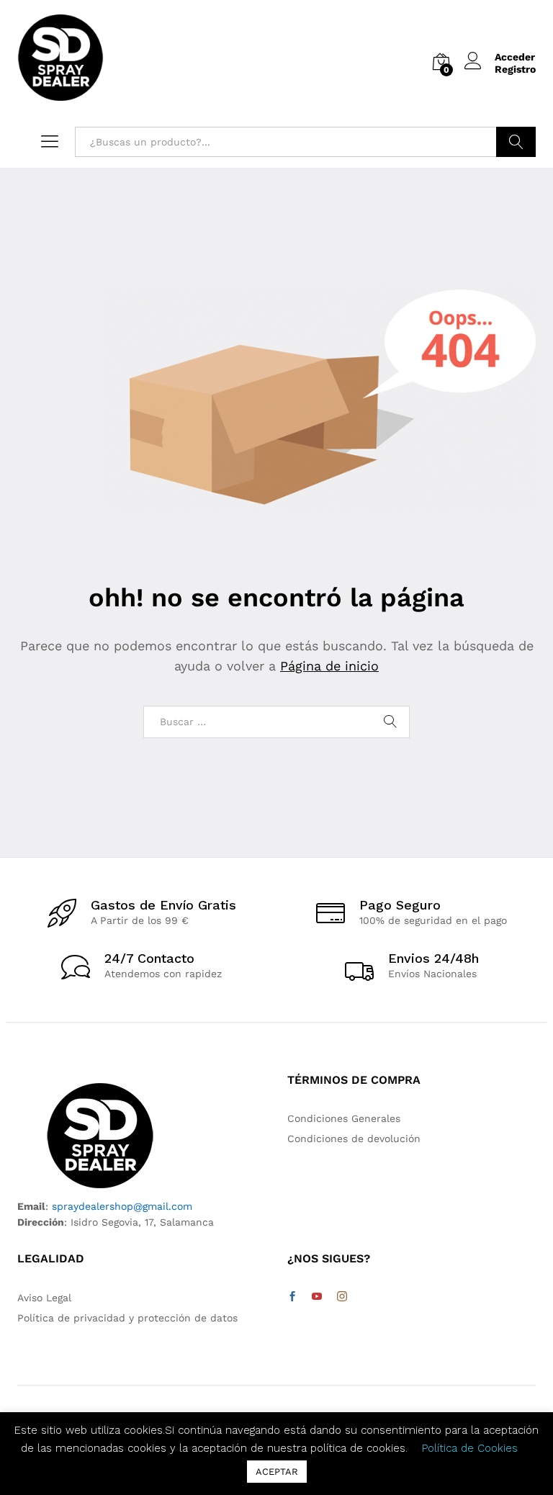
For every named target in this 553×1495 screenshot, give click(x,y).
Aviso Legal (44, 1297)
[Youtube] (317, 1297)
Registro (515, 69)
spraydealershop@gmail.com (122, 1206)
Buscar (516, 142)
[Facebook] (292, 1297)
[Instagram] (342, 1297)
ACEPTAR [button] (277, 1471)
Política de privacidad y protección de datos (127, 1318)
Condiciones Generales (343, 1118)
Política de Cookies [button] (470, 1448)
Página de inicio (329, 665)
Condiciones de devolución (354, 1138)
